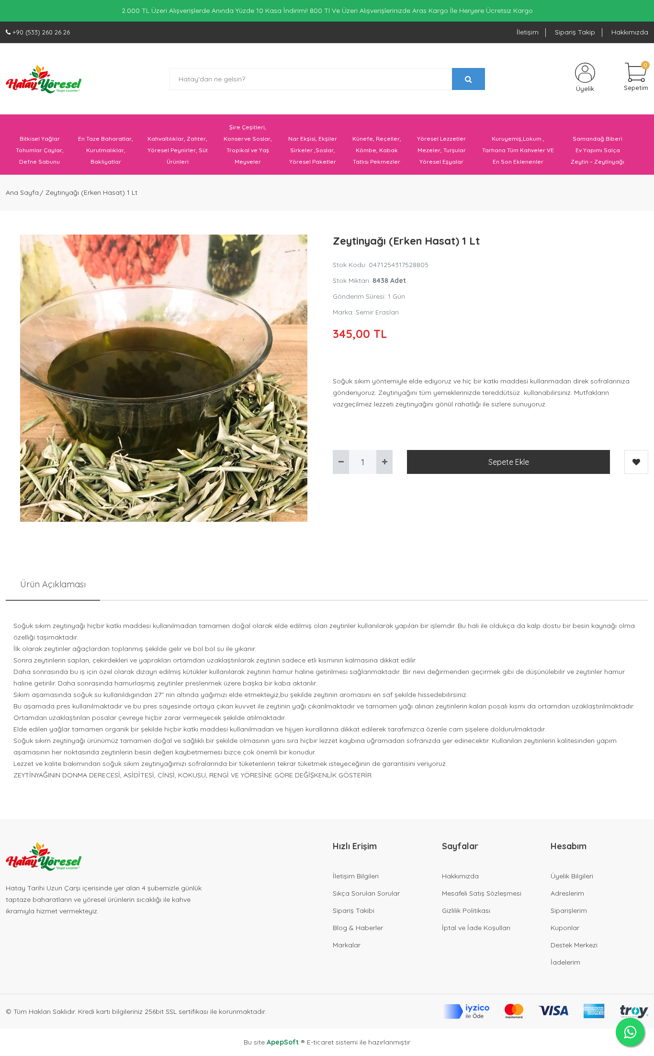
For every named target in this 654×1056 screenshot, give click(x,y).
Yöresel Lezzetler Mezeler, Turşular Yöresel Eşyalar (441, 150)
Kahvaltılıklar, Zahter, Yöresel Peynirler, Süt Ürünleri (177, 150)
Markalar (347, 945)
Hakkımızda (629, 32)
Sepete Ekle (508, 462)
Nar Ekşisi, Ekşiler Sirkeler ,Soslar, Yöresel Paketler (312, 150)
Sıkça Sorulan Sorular (366, 893)
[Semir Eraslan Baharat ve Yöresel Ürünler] (43, 79)
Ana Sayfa (22, 192)
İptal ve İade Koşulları (476, 927)
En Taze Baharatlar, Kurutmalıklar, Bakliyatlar (105, 150)
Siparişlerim (569, 910)
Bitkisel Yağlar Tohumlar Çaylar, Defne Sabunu (40, 150)
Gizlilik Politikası (466, 910)
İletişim (528, 32)
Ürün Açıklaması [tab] (53, 584)
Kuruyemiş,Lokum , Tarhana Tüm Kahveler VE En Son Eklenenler (518, 150)
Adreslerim (567, 893)
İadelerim (565, 962)
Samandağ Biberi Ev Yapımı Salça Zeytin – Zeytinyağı (597, 150)
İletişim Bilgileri (356, 876)
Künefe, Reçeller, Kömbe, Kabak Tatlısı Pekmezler (376, 150)
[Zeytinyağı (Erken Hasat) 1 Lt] (163, 378)
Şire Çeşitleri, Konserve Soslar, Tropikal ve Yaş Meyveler (248, 144)
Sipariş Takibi (353, 910)
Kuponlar (565, 927)
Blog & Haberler (358, 927)
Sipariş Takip (575, 32)
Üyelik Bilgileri (572, 876)
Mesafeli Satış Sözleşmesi (481, 893)
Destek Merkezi (574, 945)
